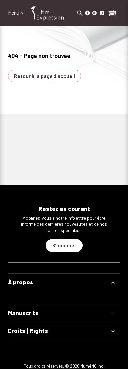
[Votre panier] (112, 14)
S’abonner (64, 245)
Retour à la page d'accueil (44, 76)
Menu (13, 13)
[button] (64, 282)
